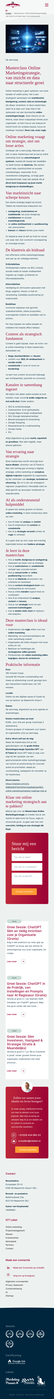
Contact (9, 1248)
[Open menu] (46, 5)
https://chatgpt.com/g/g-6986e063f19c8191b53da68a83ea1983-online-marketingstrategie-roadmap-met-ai (26, 787)
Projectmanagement (15, 1230)
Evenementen (12, 1238)
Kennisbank (11, 1241)
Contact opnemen (24, 891)
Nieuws (9, 1234)
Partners (10, 1245)
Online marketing (14, 1227)
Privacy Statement (14, 1285)
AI (7, 1292)
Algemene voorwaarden (17, 1281)
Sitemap (9, 1295)
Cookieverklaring (14, 1288)
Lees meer (12, 961)
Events (8, 13)
